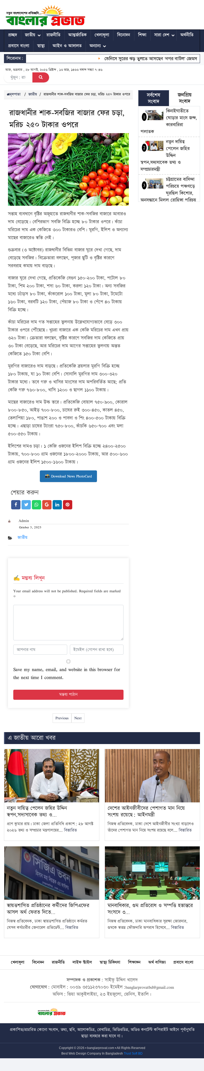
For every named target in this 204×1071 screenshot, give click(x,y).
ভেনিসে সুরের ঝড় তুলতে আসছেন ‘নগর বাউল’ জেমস (141, 58)
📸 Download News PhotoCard (68, 476)
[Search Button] (40, 77)
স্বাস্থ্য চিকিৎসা (110, 962)
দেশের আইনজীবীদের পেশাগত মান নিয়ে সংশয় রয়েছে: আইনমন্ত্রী (146, 812)
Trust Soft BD (133, 1053)
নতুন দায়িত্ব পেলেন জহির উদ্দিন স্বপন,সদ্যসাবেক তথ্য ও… (37, 812)
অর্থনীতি (186, 35)
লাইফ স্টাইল (82, 962)
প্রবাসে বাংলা (18, 46)
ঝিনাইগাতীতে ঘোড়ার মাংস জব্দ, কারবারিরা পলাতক (169, 121)
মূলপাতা (15, 94)
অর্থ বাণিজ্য (157, 962)
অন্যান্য (95, 46)
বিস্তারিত (70, 830)
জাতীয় (30, 35)
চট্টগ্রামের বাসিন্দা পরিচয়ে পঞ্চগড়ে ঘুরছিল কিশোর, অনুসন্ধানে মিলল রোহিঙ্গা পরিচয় (168, 189)
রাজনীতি (53, 35)
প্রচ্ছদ (12, 35)
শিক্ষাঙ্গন (134, 962)
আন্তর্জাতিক (77, 35)
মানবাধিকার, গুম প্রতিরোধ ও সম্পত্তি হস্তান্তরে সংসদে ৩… (150, 909)
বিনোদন (123, 35)
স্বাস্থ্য (41, 46)
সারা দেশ (161, 35)
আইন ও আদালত (67, 46)
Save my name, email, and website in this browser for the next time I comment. (66, 673)
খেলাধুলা (102, 35)
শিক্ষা (142, 35)
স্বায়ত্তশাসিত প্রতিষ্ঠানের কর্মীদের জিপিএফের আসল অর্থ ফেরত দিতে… (48, 909)
